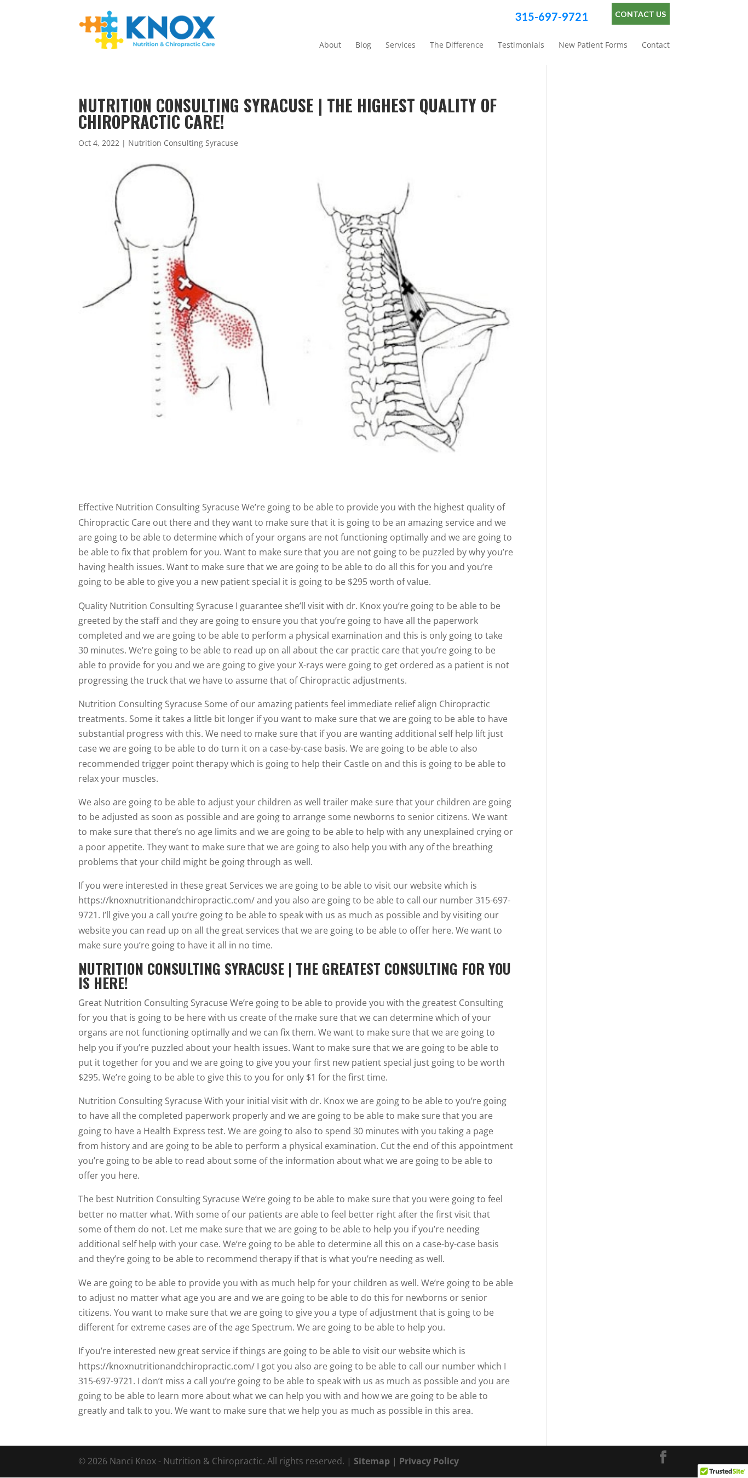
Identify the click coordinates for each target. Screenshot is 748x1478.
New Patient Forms (593, 45)
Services (400, 45)
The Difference (457, 45)
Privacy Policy (429, 1461)
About (330, 45)
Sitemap (372, 1461)
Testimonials (521, 45)
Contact (656, 45)
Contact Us (640, 14)
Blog (363, 45)
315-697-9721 (551, 16)
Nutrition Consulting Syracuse (183, 143)
